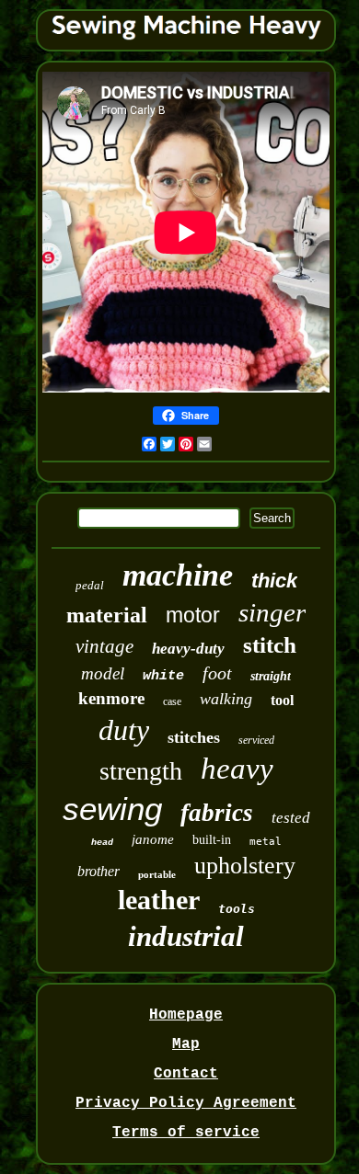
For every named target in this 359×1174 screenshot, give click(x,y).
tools (236, 909)
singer (272, 612)
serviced (256, 740)
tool (282, 700)
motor (193, 615)
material (106, 615)
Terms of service (186, 1132)
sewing (112, 808)
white (163, 676)
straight (270, 676)
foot (217, 673)
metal (265, 842)
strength (140, 771)
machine (177, 575)
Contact (186, 1074)
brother (98, 871)
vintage (104, 646)
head (102, 843)
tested (291, 817)
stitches (194, 737)
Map (186, 1044)
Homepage (186, 1015)
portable (157, 874)
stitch (269, 645)
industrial (186, 936)
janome (153, 839)
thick (274, 580)
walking (226, 699)
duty (123, 730)
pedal (89, 585)
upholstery (244, 865)
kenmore (111, 698)
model (102, 673)
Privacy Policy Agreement (185, 1103)
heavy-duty (188, 648)
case (172, 701)
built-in (211, 840)
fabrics (216, 812)
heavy (237, 768)
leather (159, 899)
